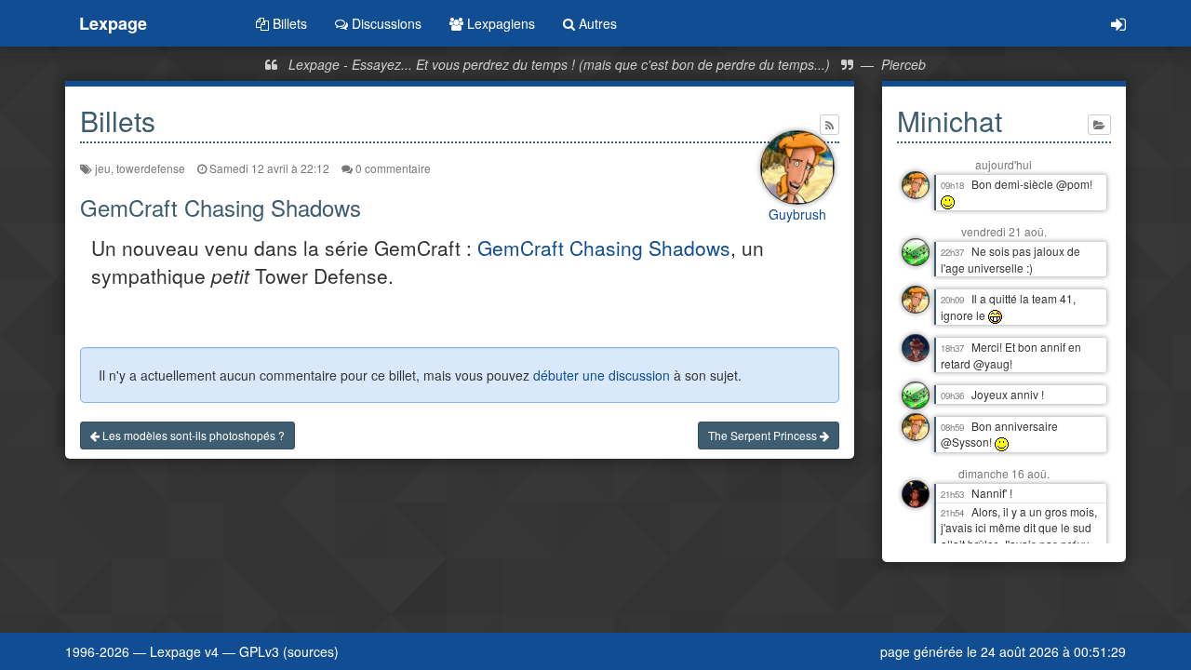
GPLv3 (259, 651)
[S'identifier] (1118, 23)
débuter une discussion (601, 375)
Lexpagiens (499, 23)
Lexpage (113, 23)
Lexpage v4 (184, 651)
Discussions (385, 23)
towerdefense (150, 168)
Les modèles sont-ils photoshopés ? (192, 435)
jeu (103, 168)
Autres (596, 23)
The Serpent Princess (764, 435)
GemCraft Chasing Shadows (603, 247)
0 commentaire (392, 168)
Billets (288, 23)
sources (311, 651)
